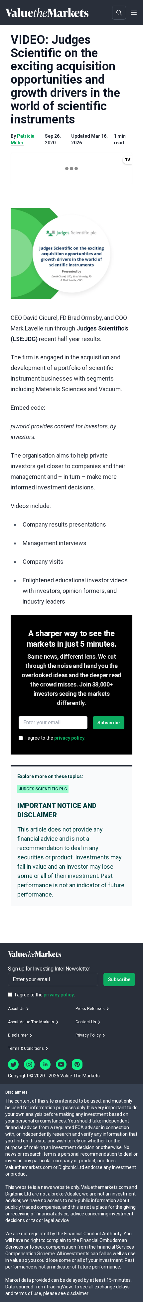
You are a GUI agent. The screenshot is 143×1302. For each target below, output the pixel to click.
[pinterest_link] (77, 1064)
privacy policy (69, 738)
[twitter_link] (13, 1064)
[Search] (119, 12)
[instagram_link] (29, 1064)
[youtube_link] (61, 1064)
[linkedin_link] (45, 1064)
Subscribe (108, 722)
